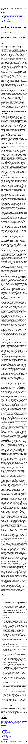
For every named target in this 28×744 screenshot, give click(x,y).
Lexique (5, 735)
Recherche (5, 739)
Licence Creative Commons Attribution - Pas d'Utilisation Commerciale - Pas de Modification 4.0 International (12, 724)
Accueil (2, 8)
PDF (2, 24)
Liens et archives (7, 736)
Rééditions (7, 8)
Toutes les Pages (7, 21)
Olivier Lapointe (4, 742)
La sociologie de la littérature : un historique (13, 15)
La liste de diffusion (7, 737)
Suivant (5, 595)
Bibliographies (6, 732)
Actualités (5, 731)
